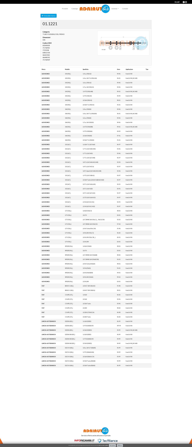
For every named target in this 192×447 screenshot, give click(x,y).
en (186, 2)
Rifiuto (120, 445)
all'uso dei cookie (103, 445)
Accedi (177, 2)
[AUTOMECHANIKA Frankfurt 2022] (131, 7)
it (183, 2)
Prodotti (65, 9)
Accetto (112, 445)
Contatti (125, 9)
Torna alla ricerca (49, 16)
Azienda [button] (114, 9)
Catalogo (75, 9)
